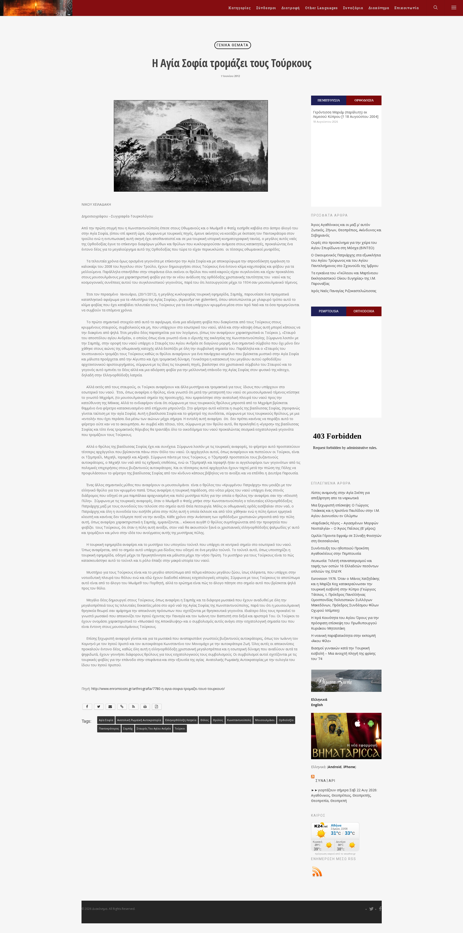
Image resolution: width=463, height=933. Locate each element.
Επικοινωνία (407, 8)
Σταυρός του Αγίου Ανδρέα (154, 728)
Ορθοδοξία (286, 720)
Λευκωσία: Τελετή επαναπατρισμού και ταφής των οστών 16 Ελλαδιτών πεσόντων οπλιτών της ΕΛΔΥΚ (345, 566)
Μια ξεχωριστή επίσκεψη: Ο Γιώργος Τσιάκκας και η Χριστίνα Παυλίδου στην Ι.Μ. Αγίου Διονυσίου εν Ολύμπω (345, 510)
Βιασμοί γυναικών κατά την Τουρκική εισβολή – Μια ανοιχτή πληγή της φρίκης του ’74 (343, 653)
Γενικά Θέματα (233, 45)
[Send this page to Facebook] (87, 707)
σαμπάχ (128, 728)
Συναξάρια (353, 8)
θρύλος (218, 720)
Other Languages (321, 8)
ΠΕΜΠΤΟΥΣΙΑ (329, 100)
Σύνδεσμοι (266, 8)
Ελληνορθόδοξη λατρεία (180, 720)
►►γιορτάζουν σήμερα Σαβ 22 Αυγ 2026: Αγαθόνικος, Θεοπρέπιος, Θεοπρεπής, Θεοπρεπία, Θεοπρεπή (344, 795)
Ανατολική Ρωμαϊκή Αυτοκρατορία (139, 720)
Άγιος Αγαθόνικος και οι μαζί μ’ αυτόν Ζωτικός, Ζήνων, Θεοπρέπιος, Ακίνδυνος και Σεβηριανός (346, 230)
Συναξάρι (325, 781)
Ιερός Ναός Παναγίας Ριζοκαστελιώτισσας (343, 290)
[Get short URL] (122, 707)
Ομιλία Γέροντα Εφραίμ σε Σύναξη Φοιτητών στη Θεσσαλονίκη (346, 538)
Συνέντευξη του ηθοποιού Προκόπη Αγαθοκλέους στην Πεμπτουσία (340, 551)
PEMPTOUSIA (329, 311)
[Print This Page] (145, 707)
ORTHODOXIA (364, 311)
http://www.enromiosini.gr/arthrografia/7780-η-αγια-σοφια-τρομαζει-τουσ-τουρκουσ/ (158, 688)
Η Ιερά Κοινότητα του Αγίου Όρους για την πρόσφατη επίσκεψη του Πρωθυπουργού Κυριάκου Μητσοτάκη (345, 623)
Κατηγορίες (239, 8)
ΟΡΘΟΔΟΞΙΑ (364, 100)
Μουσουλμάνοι (265, 720)
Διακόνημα (378, 8)
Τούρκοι (180, 728)
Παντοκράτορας (109, 728)
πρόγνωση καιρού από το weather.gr (335, 854)
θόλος (204, 720)
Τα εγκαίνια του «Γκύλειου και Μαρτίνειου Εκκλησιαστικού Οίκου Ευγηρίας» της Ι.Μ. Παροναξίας (344, 278)
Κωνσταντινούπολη (239, 720)
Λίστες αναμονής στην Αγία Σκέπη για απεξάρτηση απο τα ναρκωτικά (340, 495)
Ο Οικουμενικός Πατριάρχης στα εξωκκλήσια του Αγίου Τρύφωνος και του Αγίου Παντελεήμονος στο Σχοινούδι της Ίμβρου (346, 260)
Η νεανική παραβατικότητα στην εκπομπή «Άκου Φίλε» (343, 638)
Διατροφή (290, 8)
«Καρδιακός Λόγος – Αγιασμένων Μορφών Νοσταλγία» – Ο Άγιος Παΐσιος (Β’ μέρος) (344, 526)
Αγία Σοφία (106, 720)
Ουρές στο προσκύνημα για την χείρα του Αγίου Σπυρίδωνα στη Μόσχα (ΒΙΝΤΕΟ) (344, 245)
